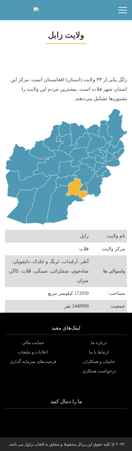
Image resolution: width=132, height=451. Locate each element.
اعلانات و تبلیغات (33, 352)
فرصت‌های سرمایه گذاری (33, 361)
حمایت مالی (33, 342)
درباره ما (99, 342)
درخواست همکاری (99, 370)
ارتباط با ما (99, 352)
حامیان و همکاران (99, 361)
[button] (50, 10)
